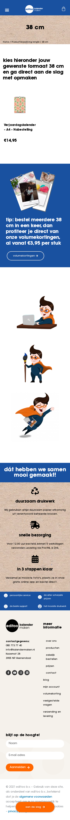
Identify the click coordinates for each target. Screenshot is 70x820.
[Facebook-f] (8, 672)
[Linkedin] (27, 672)
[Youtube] (14, 672)
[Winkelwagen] (56, 9)
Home (6, 42)
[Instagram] (20, 672)
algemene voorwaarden (35, 797)
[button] (7, 10)
